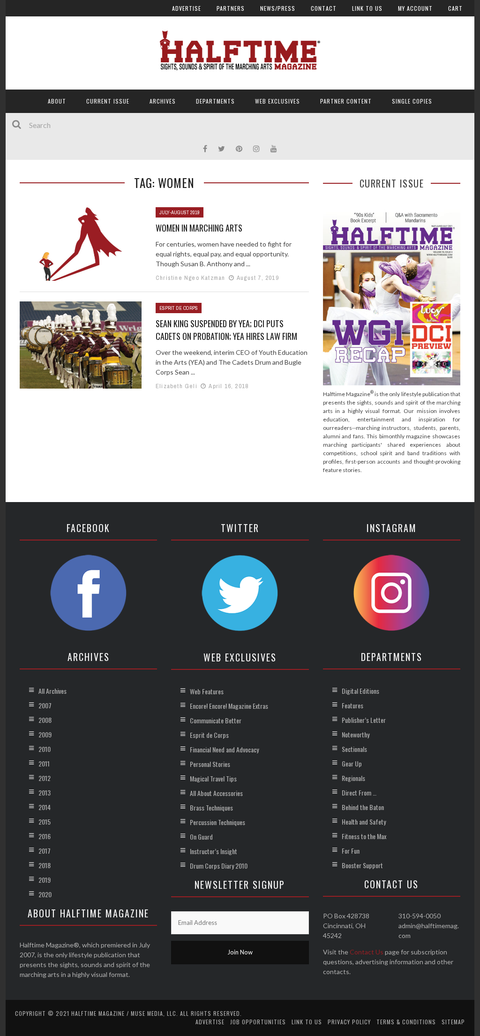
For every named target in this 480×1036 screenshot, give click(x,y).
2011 (44, 763)
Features (352, 705)
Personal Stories (210, 764)
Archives (163, 101)
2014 (44, 807)
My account (415, 8)
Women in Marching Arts (199, 228)
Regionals (353, 778)
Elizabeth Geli (176, 386)
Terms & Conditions (406, 1022)
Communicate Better (215, 720)
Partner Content (346, 101)
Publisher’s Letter (364, 720)
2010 (44, 749)
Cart (455, 8)
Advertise (186, 8)
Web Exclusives (277, 101)
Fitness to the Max (364, 836)
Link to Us (367, 8)
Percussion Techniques (217, 822)
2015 (44, 821)
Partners (231, 8)
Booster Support (362, 865)
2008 (45, 720)
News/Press (277, 8)
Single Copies (412, 101)
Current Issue (107, 101)
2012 (44, 778)
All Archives (52, 691)
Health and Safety (364, 821)
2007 (45, 705)
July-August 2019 (179, 212)
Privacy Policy (349, 1022)
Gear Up (352, 763)
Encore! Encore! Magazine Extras (229, 706)
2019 (44, 880)
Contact (324, 8)
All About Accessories (216, 793)
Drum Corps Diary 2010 (219, 866)
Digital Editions (360, 691)
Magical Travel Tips (213, 778)
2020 (45, 894)
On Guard (201, 836)
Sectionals (354, 749)
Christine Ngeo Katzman (190, 278)
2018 (44, 865)
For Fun (351, 851)
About (57, 101)
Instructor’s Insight (213, 851)
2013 (44, 792)
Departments (215, 101)
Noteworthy (355, 734)
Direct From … (359, 792)
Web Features (207, 691)
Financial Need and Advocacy (224, 749)
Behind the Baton (363, 807)
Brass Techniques (211, 807)
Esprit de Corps (178, 308)
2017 (44, 851)
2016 (44, 836)
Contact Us (366, 952)
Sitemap (453, 1022)
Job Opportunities (258, 1022)
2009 (45, 734)
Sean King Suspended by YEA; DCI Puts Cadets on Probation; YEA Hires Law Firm (226, 329)
